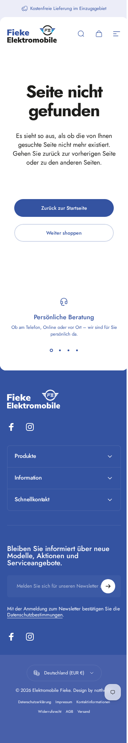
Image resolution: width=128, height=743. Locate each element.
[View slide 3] (68, 350)
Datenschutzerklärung (32, 702)
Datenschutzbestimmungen (43, 614)
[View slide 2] (59, 350)
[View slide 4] (77, 350)
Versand (81, 711)
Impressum (61, 702)
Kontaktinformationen (90, 702)
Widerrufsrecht (47, 711)
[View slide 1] (51, 350)
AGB (67, 711)
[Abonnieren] (103, 586)
